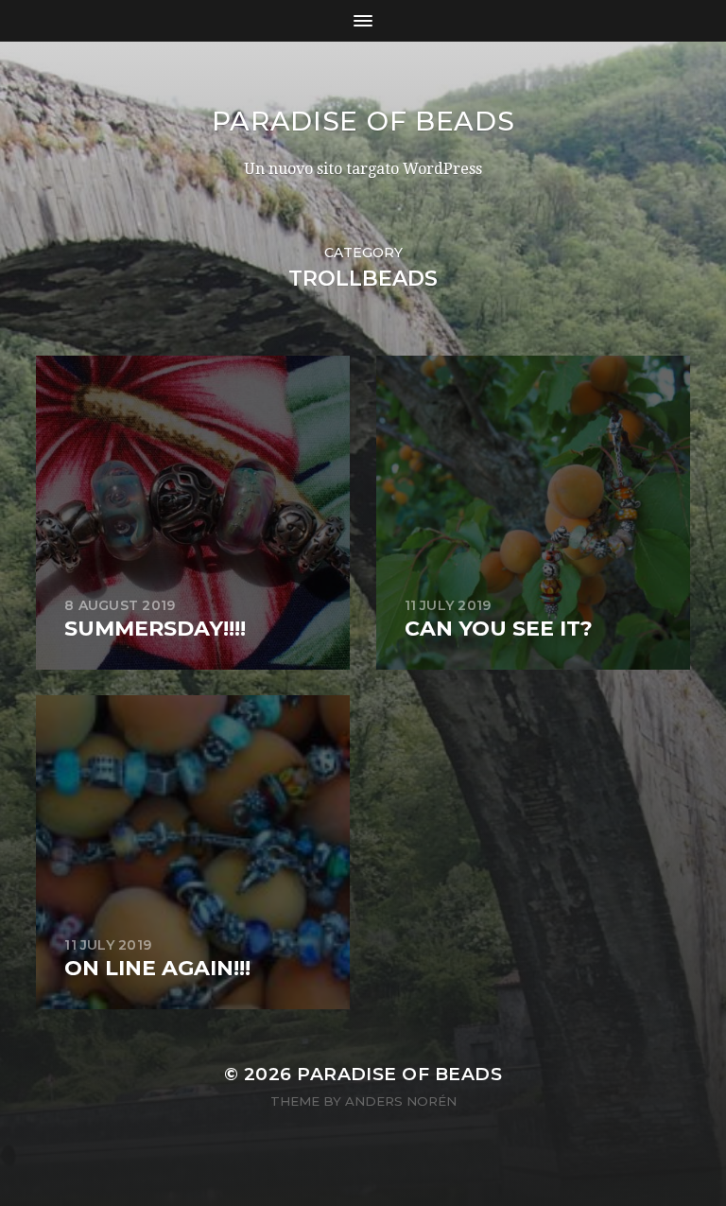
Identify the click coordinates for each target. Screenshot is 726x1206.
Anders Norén (401, 1101)
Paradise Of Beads (363, 121)
